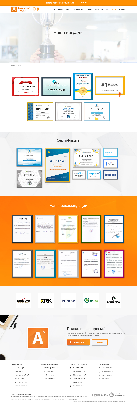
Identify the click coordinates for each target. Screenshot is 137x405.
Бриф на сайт (23, 399)
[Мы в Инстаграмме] (95, 395)
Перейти (84, 3)
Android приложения (51, 368)
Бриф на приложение (34, 399)
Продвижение (79, 9)
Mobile (89, 9)
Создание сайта (57, 9)
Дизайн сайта (77, 382)
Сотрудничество (45, 399)
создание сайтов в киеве (68, 396)
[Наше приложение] (102, 395)
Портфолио (105, 9)
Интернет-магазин (21, 382)
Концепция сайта (79, 379)
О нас (114, 9)
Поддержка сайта (79, 371)
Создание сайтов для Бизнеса (23, 394)
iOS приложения (49, 371)
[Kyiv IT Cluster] (106, 395)
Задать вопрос (107, 375)
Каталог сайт (19, 379)
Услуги (96, 9)
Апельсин (20, 9)
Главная (13, 65)
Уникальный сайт (21, 386)
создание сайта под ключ (54, 396)
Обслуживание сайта (80, 375)
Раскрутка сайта (78, 368)
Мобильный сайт (50, 375)
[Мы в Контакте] (98, 395)
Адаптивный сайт (50, 379)
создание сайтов (15, 396)
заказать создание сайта (81, 396)
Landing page (19, 368)
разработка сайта (42, 396)
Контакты (121, 9)
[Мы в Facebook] (93, 395)
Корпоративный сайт (22, 375)
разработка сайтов (33, 396)
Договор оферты (74, 399)
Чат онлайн (106, 379)
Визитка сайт (19, 371)
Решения (69, 9)
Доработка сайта (78, 386)
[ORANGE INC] (117, 394)
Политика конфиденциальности (59, 399)
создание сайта (24, 396)
